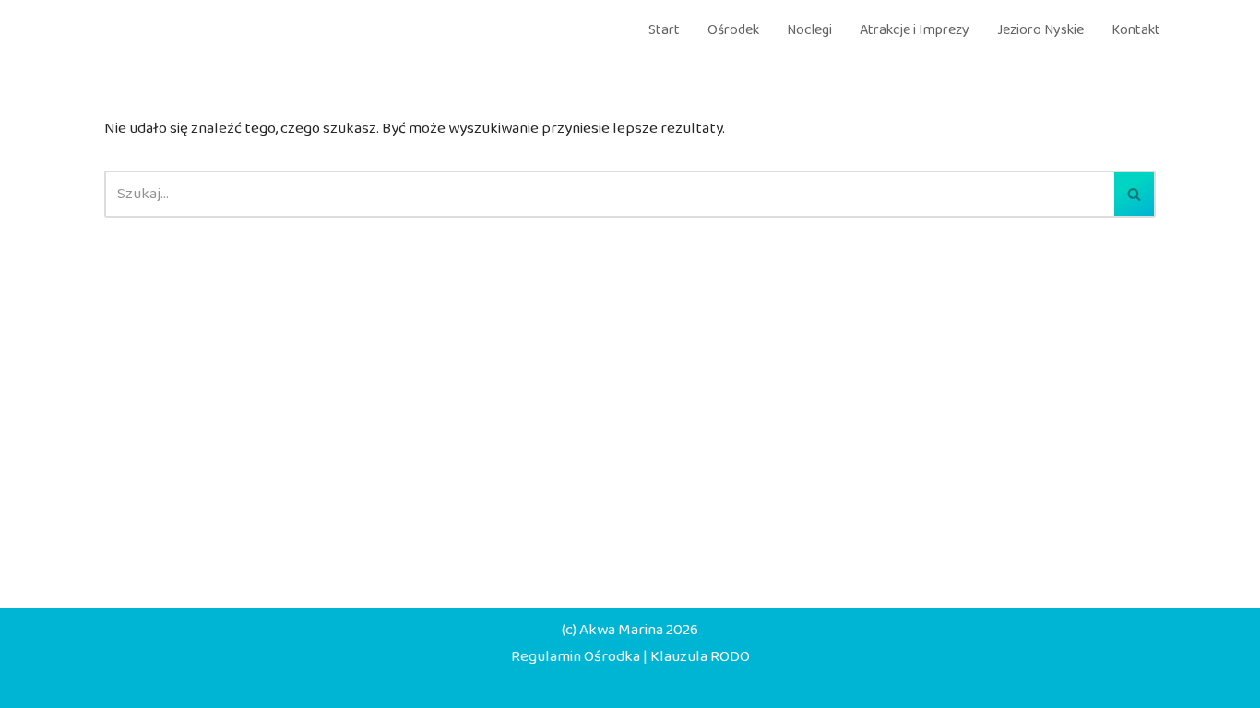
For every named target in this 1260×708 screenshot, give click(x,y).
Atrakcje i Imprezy (914, 29)
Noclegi (809, 29)
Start (664, 29)
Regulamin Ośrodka (575, 656)
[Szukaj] (1135, 194)
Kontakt (1135, 29)
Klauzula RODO (700, 656)
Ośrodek (733, 29)
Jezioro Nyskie (1040, 29)
